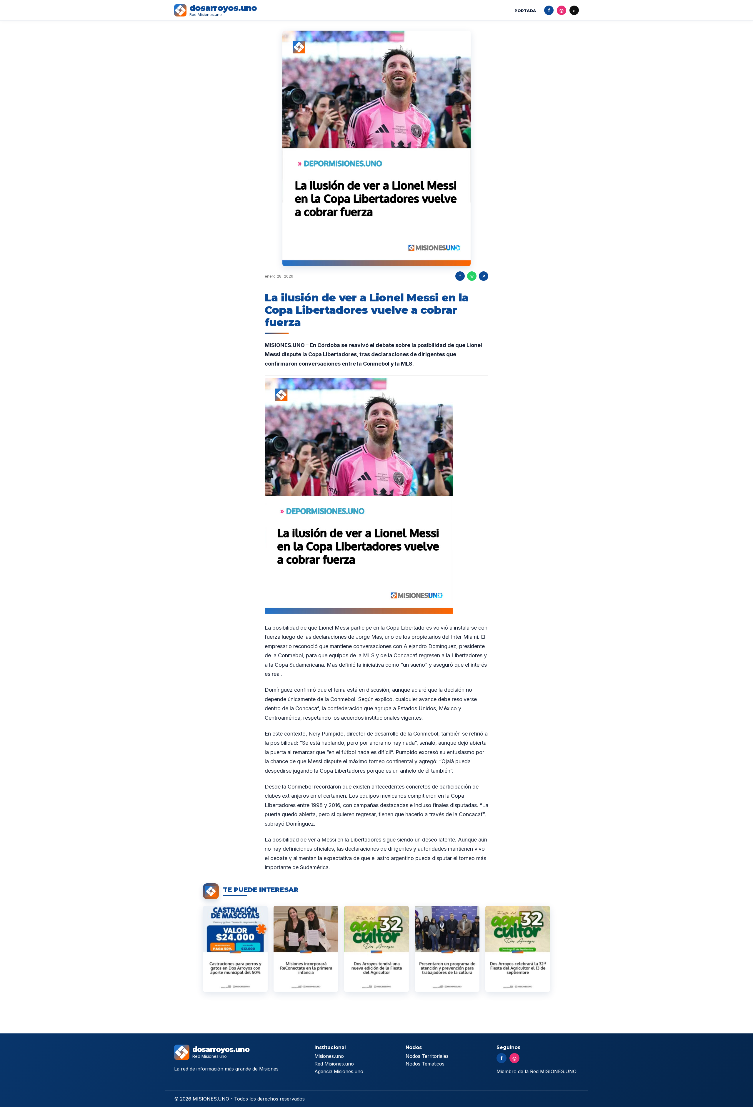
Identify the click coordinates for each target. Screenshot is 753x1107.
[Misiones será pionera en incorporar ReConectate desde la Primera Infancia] (306, 949)
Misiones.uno (329, 1056)
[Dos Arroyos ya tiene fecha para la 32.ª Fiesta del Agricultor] (517, 949)
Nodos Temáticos (425, 1064)
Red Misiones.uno (334, 1064)
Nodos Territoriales (427, 1056)
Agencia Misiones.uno (338, 1071)
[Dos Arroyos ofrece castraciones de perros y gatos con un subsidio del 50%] (235, 949)
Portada (525, 10)
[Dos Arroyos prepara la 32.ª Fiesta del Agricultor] (376, 949)
